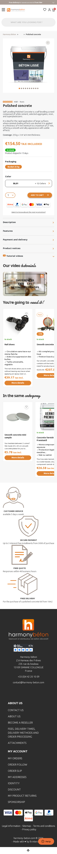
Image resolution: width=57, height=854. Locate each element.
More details (18, 383)
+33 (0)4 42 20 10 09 (28, 676)
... (21, 34)
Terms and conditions (44, 826)
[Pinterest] (42, 693)
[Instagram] (24, 693)
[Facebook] (15, 693)
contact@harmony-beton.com (28, 682)
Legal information (11, 826)
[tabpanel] (18, 349)
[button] (19, 88)
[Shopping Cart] (53, 10)
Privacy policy (29, 829)
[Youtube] (33, 693)
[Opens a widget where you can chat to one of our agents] (46, 841)
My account (17, 751)
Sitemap (26, 826)
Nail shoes (10, 344)
